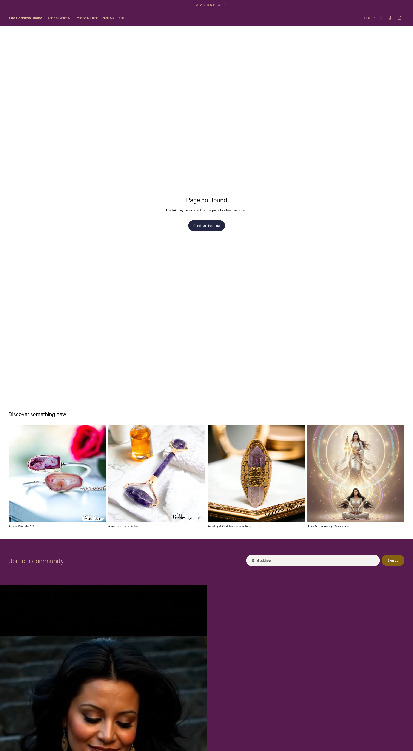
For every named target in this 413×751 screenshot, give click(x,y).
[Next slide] (408, 5)
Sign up (393, 560)
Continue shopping (206, 225)
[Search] (381, 18)
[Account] (390, 18)
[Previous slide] (4, 5)
